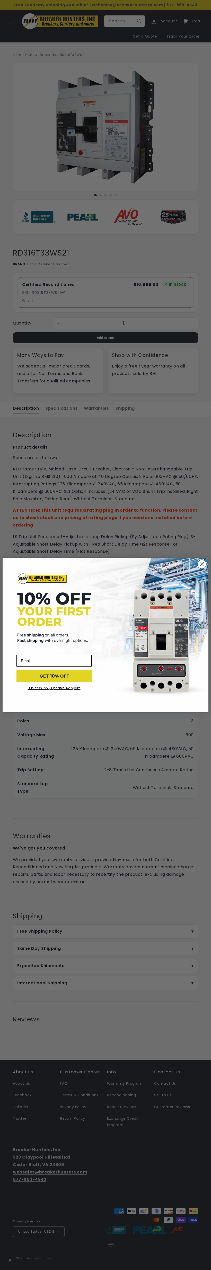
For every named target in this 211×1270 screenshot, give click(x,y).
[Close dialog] (201, 564)
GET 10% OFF (54, 676)
